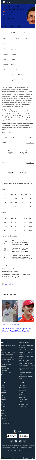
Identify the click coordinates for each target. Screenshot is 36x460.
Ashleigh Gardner (23, 404)
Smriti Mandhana (23, 406)
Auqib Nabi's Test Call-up (8, 362)
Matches (12, 26)
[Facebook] (11, 441)
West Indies (4, 404)
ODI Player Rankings (6, 357)
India (2, 385)
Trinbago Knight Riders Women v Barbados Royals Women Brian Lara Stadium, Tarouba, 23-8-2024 (22, 257)
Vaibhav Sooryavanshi (25, 395)
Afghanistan (4, 395)
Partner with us (5, 423)
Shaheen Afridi (23, 399)
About (2, 413)
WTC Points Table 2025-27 (8, 352)
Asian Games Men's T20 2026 (27, 365)
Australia (3, 392)
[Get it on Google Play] (24, 436)
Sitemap (31, 447)
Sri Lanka (3, 390)
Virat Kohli (22, 385)
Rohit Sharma (22, 390)
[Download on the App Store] (11, 436)
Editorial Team (5, 418)
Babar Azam (22, 397)
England (3, 402)
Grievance (3, 420)
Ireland (3, 397)
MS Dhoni (21, 402)
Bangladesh (4, 399)
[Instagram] (20, 441)
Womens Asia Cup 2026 (25, 363)
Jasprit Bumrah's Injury (7, 354)
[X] (16, 441)
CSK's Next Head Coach (7, 359)
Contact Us (4, 416)
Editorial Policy (23, 447)
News (19, 26)
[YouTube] (24, 441)
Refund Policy (15, 447)
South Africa (4, 406)
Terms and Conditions (7, 445)
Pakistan (3, 387)
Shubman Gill (22, 392)
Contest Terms (6, 447)
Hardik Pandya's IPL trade (8, 345)
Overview (4, 26)
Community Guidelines (28, 445)
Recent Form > (30, 143)
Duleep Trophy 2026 (24, 361)
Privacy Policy (17, 445)
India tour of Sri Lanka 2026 (26, 350)
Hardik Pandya (23, 387)
